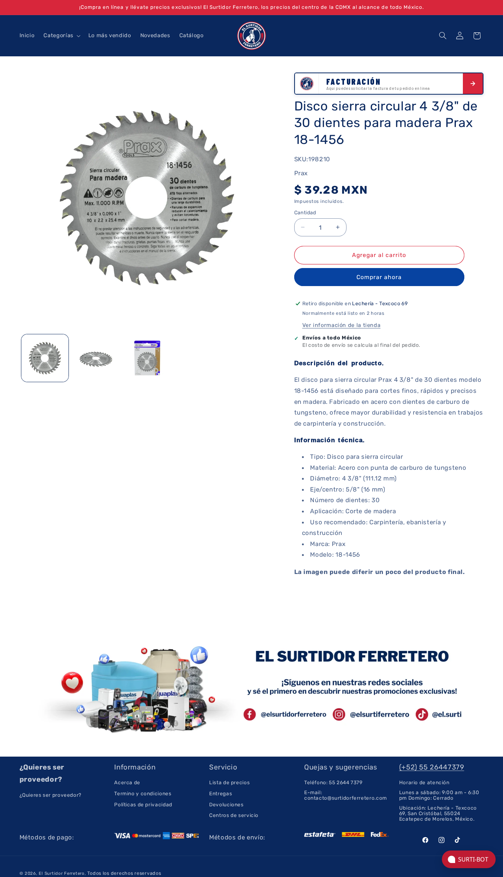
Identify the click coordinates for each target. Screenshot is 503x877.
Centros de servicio (233, 815)
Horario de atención (424, 782)
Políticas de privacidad (143, 804)
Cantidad (305, 212)
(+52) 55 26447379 (431, 767)
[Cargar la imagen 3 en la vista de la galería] (146, 357)
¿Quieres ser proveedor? (51, 795)
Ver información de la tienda (341, 325)
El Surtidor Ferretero (61, 873)
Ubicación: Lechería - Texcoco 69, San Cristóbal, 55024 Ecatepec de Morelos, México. (438, 813)
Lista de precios (229, 782)
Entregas (220, 793)
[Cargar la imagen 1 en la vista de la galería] (44, 357)
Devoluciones (226, 804)
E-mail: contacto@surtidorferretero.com (345, 795)
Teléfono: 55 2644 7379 (333, 782)
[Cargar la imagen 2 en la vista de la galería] (95, 357)
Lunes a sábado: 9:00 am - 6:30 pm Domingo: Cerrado (439, 795)
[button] (61, 36)
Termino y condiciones (142, 793)
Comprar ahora (379, 277)
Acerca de (127, 782)
